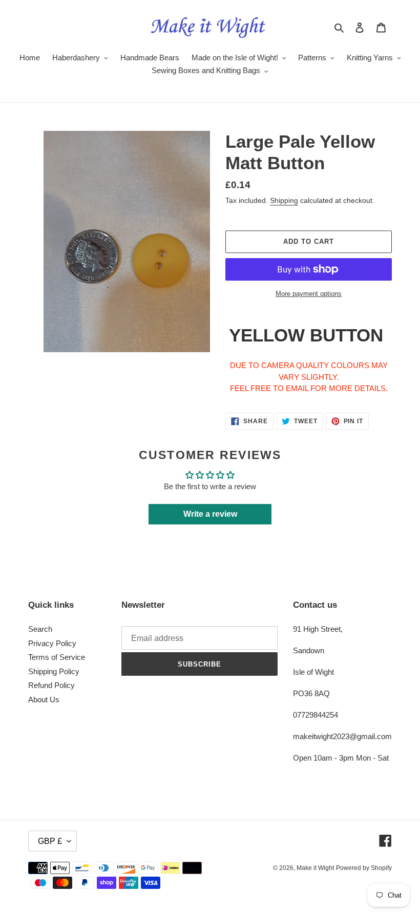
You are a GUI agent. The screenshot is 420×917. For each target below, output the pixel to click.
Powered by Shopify (364, 868)
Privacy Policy (52, 643)
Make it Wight (315, 868)
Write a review (210, 514)
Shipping (284, 200)
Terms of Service (56, 657)
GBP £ (50, 841)
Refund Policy (51, 685)
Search (40, 629)
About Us (43, 699)
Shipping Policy (53, 671)
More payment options (309, 293)
